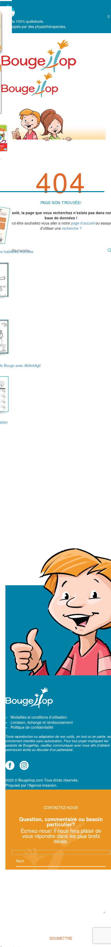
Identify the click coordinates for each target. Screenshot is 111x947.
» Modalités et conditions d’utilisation (36, 717)
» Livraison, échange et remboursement (39, 722)
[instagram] (24, 765)
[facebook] (9, 765)
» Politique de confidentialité (29, 727)
